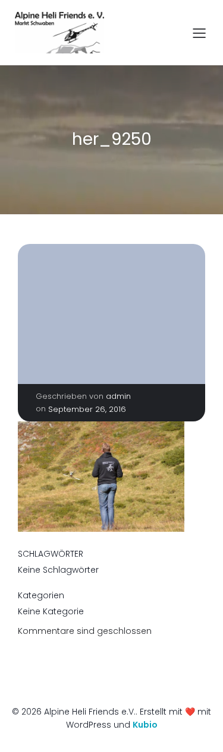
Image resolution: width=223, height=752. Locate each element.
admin (118, 396)
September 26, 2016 (87, 409)
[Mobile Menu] (199, 33)
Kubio (145, 725)
